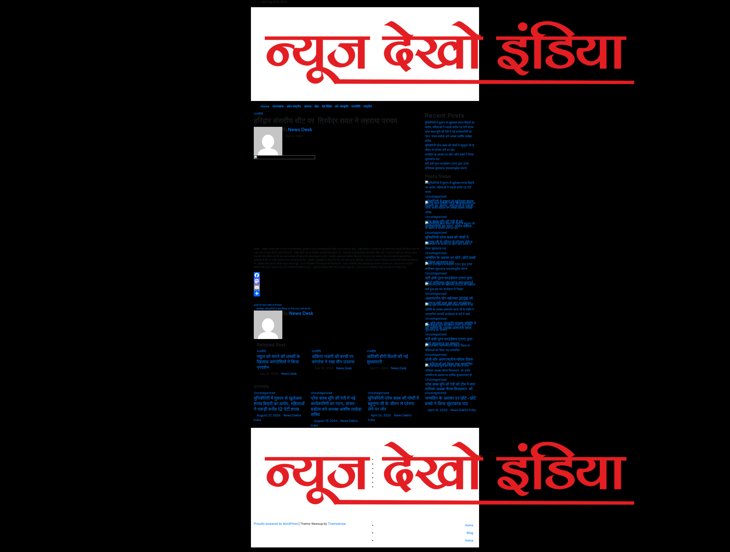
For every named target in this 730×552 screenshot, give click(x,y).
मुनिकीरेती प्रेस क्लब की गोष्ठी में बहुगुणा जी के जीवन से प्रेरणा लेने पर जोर (393, 403)
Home (265, 106)
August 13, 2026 (326, 421)
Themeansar (337, 524)
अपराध (307, 106)
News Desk (300, 129)
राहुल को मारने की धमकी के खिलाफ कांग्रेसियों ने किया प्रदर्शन (278, 361)
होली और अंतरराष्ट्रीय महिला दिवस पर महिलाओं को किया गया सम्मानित (449, 361)
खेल (316, 106)
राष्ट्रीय (367, 106)
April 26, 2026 (381, 415)
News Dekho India (463, 410)
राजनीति (355, 106)
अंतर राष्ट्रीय (294, 106)
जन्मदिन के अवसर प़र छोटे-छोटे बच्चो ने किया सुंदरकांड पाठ (450, 259)
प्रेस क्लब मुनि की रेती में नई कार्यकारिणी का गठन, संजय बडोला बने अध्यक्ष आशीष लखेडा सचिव (448, 136)
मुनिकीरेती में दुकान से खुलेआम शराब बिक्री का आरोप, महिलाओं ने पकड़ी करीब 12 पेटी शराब (279, 403)
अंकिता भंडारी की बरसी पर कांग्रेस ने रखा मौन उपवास (333, 359)
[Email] (336, 287)
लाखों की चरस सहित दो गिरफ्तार (268, 305)
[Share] (336, 293)
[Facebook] (336, 275)
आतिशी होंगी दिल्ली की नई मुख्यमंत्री (387, 359)
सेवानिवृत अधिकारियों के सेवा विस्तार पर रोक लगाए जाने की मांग (283, 308)
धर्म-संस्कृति (341, 106)
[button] (464, 106)
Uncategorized (436, 196)
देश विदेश (327, 106)
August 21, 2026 (269, 415)
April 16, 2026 (438, 410)
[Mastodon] (336, 281)
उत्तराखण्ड (278, 106)
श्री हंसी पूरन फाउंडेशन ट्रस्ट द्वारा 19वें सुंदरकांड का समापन (448, 341)
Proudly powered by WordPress (276, 524)
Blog (470, 533)
